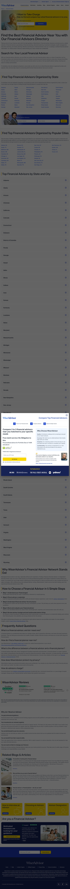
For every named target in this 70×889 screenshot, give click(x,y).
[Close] (67, 415)
